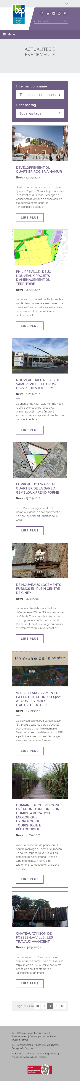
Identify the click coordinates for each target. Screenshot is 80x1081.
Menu (11, 34)
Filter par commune (31, 86)
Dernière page (63, 1006)
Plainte (42, 1057)
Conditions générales (46, 1053)
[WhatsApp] (59, 13)
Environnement (20, 1036)
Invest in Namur (20, 1039)
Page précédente (44, 1006)
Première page (37, 1006)
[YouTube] (65, 13)
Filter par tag (26, 105)
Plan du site (18, 1053)
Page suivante (56, 1006)
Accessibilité (30, 1057)
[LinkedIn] (47, 13)
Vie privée (17, 1057)
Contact (30, 1053)
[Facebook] (41, 13)
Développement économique (33, 1033)
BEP (14, 1033)
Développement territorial (43, 1036)
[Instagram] (53, 13)
